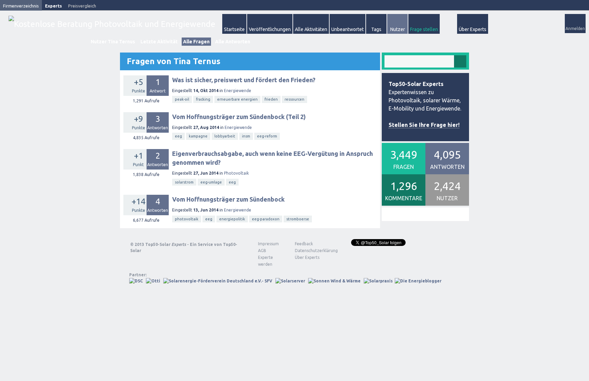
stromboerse (297, 219)
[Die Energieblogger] (418, 281)
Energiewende (237, 90)
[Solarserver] (290, 281)
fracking (203, 99)
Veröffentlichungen (270, 29)
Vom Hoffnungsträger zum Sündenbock (228, 199)
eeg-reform (267, 136)
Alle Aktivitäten (311, 29)
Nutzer (397, 29)
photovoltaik (186, 219)
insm (246, 136)
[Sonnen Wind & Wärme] (334, 281)
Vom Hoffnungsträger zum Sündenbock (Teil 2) (239, 116)
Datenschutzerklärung (311, 250)
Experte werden (265, 260)
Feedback (304, 243)
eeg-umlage (211, 182)
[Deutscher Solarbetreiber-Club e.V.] (136, 281)
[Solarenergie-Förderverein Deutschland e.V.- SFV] (217, 281)
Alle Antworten (232, 41)
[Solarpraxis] (378, 281)
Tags (376, 29)
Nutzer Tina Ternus (113, 41)
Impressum (268, 243)
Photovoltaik (236, 173)
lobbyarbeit (224, 136)
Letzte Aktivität (159, 41)
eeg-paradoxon (266, 219)
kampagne (198, 136)
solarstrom (184, 182)
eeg (178, 136)
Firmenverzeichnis (21, 5)
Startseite (234, 29)
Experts (53, 5)
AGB (262, 250)
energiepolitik (232, 219)
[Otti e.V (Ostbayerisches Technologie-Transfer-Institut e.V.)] (153, 281)
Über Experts (472, 29)
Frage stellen (424, 29)
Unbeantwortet (347, 29)
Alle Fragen (196, 41)
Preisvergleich (82, 5)
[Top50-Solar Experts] (112, 24)
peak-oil (182, 99)
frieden (271, 99)
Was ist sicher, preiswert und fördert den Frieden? (243, 79)
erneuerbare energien (237, 99)
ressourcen (294, 99)
